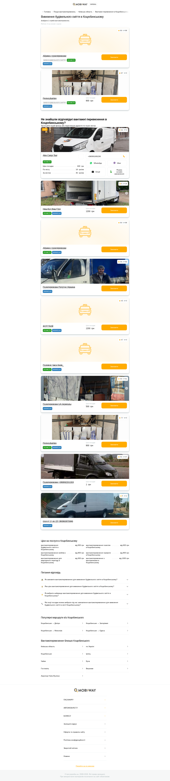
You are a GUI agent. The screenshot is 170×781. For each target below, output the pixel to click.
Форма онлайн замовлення (119, 172)
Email (98, 172)
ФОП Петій (48, 326)
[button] (126, 193)
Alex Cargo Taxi (50, 155)
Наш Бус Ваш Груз (51, 209)
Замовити (114, 57)
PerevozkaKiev (50, 98)
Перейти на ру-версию (85, 766)
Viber (119, 163)
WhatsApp (98, 163)
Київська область (85, 12)
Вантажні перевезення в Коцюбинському (111, 12)
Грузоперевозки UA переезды (57, 404)
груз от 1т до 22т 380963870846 (58, 521)
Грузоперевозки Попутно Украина (59, 287)
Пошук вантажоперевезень (65, 12)
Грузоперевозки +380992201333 (58, 482)
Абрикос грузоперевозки (54, 56)
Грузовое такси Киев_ (53, 365)
